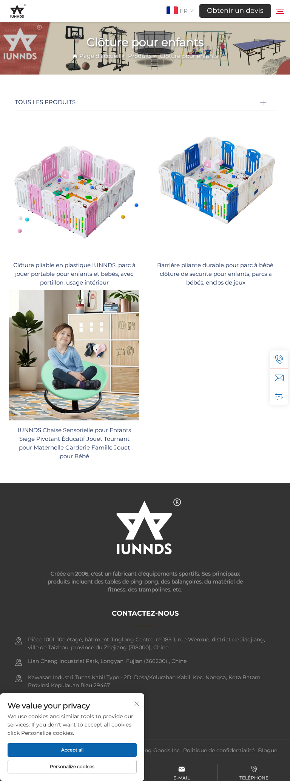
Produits (140, 55)
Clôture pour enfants (189, 55)
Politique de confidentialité (219, 750)
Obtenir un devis (235, 10)
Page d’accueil (99, 55)
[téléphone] (279, 359)
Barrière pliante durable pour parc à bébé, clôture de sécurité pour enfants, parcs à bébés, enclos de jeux (216, 273)
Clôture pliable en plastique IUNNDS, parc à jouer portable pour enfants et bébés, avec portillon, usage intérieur (74, 273)
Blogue (267, 750)
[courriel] (279, 378)
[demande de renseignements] (279, 396)
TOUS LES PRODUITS (45, 102)
